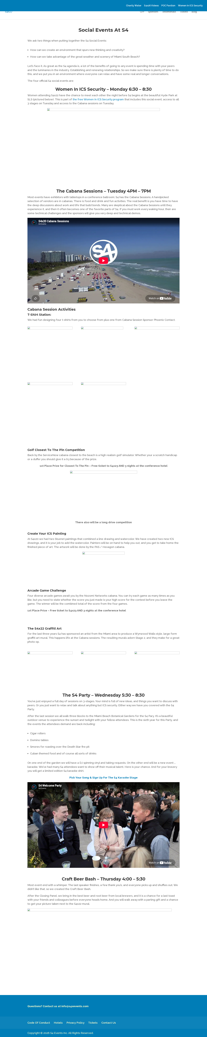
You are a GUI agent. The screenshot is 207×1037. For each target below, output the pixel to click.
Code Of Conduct (38, 1022)
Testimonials (169, 12)
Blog (194, 12)
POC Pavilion (168, 5)
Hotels (58, 1022)
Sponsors (153, 12)
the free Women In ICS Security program (98, 99)
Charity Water (133, 5)
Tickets (184, 12)
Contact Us (108, 1022)
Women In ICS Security (190, 5)
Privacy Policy (75, 1022)
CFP (142, 12)
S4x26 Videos (151, 5)
